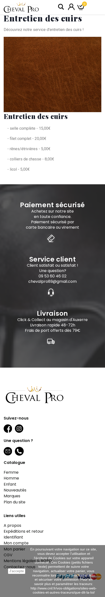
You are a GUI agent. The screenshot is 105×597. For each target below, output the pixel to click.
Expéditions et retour (24, 531)
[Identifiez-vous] (71, 6)
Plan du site (14, 502)
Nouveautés (15, 490)
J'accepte (16, 571)
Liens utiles (14, 516)
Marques (12, 496)
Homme (11, 478)
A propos (12, 525)
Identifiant (13, 537)
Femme (11, 472)
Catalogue (14, 462)
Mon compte (16, 543)
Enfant (10, 484)
